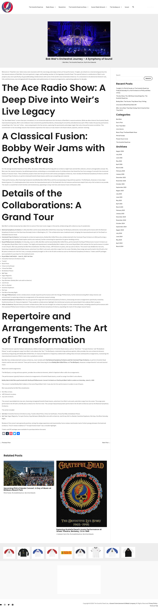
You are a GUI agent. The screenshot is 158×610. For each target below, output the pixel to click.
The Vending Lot (115, 7)
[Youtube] (1, 605)
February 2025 (120, 210)
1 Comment (59, 534)
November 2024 (121, 220)
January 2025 (120, 213)
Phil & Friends (7, 493)
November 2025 (121, 181)
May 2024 (119, 240)
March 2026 (119, 167)
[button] (55, 7)
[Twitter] (9, 605)
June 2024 (119, 236)
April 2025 (119, 204)
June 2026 (119, 158)
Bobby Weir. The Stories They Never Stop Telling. (131, 101)
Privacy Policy (153, 603)
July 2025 (119, 194)
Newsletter (62, 7)
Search (118, 75)
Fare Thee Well (120, 126)
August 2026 (120, 151)
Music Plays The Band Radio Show (126, 132)
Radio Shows (50, 7)
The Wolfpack (74, 362)
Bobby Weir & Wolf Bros (59, 362)
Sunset (127, 7)
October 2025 (120, 184)
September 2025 (121, 187)
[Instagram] (5, 605)
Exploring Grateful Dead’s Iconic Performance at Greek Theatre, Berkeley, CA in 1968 (79, 530)
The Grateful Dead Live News (77, 7)
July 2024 (119, 233)
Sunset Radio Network (98, 7)
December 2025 (121, 177)
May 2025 (119, 200)
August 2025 (120, 190)
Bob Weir (65, 62)
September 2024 (121, 227)
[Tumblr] (12, 605)
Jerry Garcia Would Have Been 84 (126, 105)
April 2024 (119, 243)
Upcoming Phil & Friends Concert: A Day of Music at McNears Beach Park (27, 489)
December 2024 (121, 217)
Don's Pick (66, 534)
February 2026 (120, 171)
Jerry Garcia (120, 129)
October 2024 (120, 223)
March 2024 (119, 246)
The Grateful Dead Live (36, 7)
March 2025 (119, 207)
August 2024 (120, 230)
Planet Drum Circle (122, 139)
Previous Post (5, 442)
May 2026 (119, 161)
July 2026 (119, 154)
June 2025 (119, 197)
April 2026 (119, 164)
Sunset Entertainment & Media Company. (123, 603)
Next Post (106, 442)
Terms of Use (154, 606)
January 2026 (120, 174)
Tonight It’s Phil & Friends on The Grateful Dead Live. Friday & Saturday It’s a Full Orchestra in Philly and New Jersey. (133, 90)
